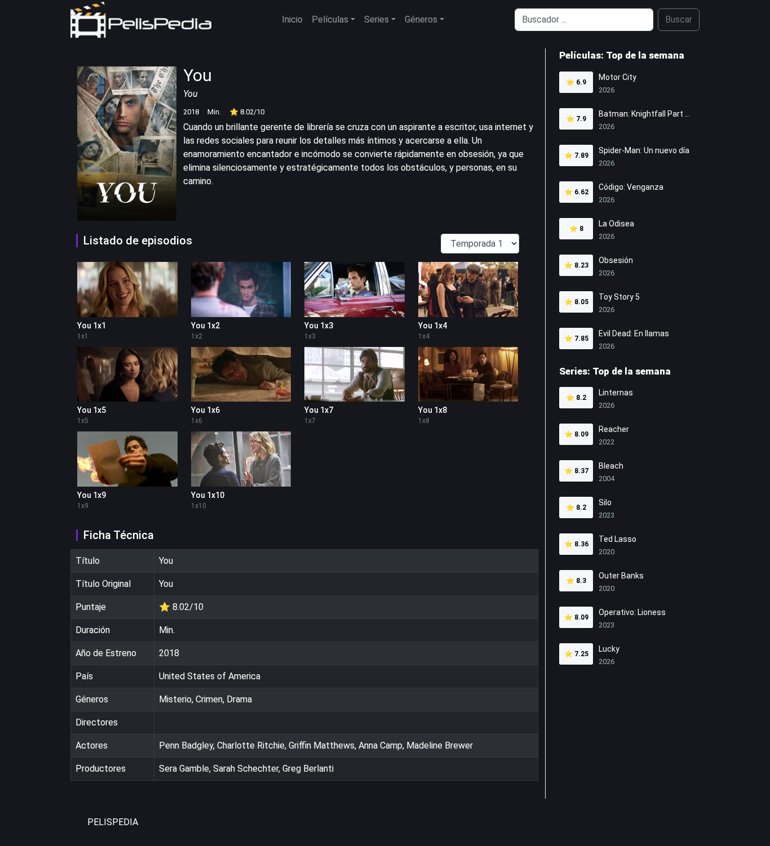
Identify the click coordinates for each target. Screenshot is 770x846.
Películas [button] (330, 19)
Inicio (292, 19)
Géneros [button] (421, 19)
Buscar (678, 19)
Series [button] (376, 19)
